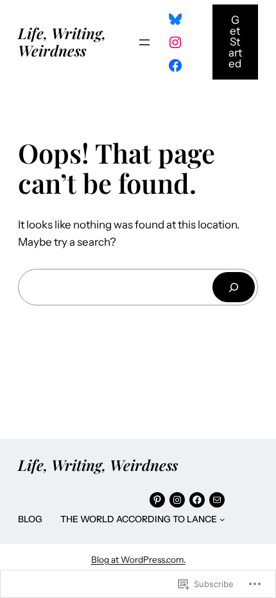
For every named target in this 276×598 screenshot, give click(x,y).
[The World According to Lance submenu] (222, 519)
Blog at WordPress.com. (138, 559)
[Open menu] (144, 42)
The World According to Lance (138, 519)
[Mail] (217, 500)
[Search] (233, 287)
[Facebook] (175, 65)
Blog (30, 519)
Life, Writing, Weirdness (62, 41)
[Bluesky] (175, 19)
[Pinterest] (157, 500)
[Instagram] (175, 42)
